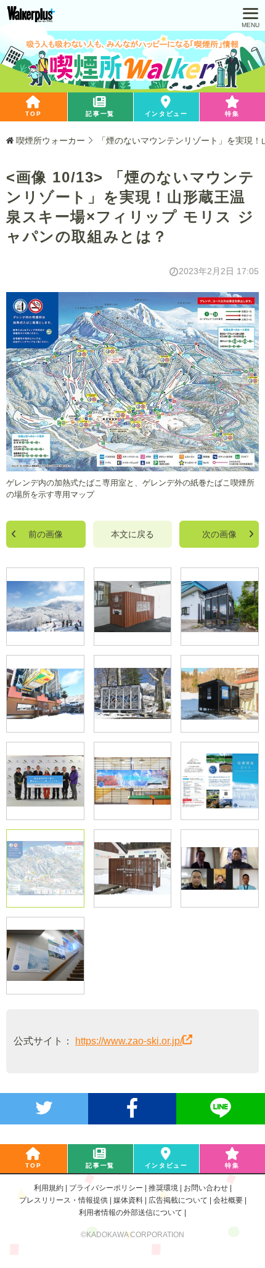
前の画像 (45, 534)
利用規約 (48, 1188)
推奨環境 (163, 1188)
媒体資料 (128, 1200)
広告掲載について (178, 1200)
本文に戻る (132, 534)
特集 (232, 113)
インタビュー (166, 113)
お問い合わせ (206, 1188)
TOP (33, 113)
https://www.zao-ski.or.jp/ (128, 1041)
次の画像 (219, 534)
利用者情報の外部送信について (130, 1212)
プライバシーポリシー (106, 1188)
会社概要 (228, 1200)
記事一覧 (100, 113)
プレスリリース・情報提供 (63, 1200)
